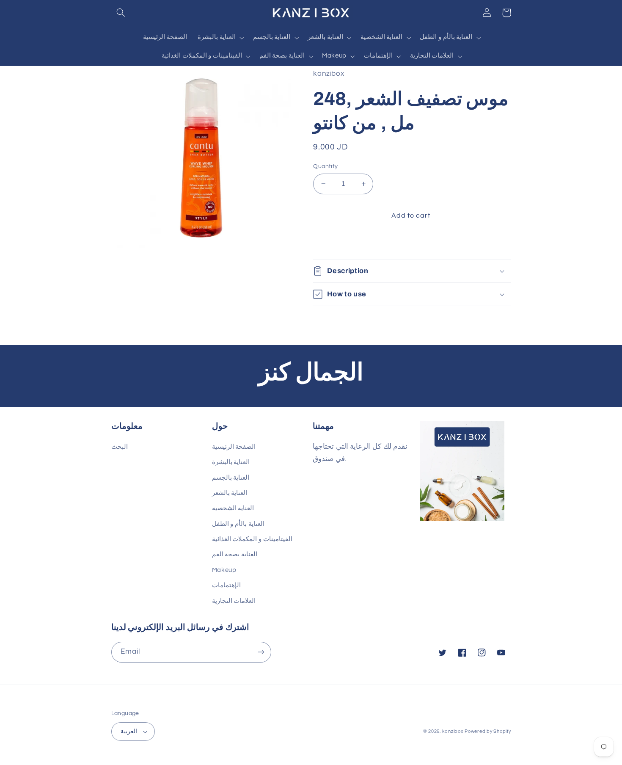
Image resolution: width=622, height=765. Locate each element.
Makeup (224, 570)
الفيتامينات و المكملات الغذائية (252, 539)
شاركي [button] (332, 243)
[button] (121, 12)
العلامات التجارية (234, 601)
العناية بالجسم (231, 478)
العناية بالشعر (230, 493)
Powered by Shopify (488, 731)
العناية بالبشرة (231, 462)
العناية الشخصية (233, 508)
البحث (119, 447)
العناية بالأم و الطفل (238, 524)
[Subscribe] (260, 652)
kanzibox (452, 731)
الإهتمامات (226, 585)
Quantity (325, 166)
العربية (129, 732)
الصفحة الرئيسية (234, 447)
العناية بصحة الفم (234, 554)
